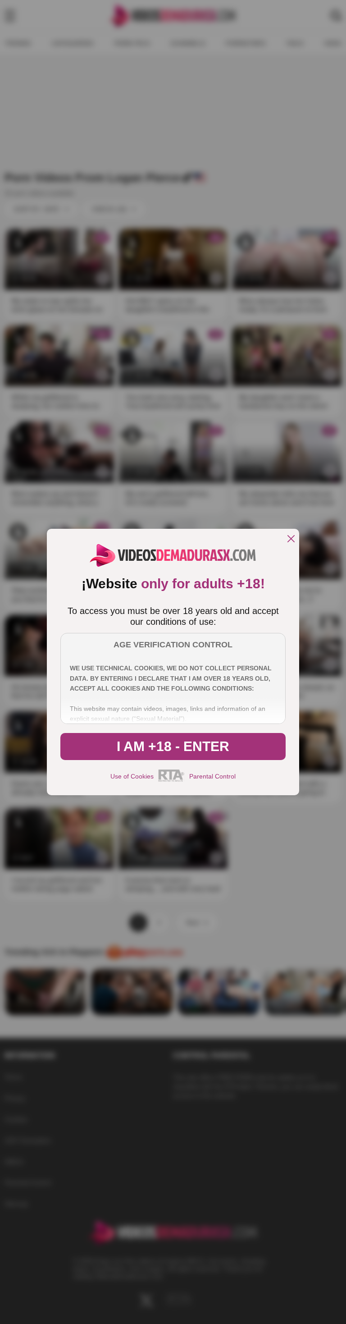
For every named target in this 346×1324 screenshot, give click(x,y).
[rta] (171, 780)
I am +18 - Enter (173, 746)
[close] (291, 539)
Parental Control (212, 776)
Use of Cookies (132, 776)
